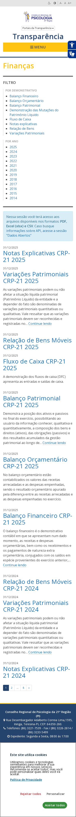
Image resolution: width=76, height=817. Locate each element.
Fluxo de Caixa (20, 119)
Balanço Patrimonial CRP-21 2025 (31, 401)
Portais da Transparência (37, 28)
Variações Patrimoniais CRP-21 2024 (36, 605)
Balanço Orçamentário (27, 101)
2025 (13, 147)
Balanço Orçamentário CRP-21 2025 (35, 462)
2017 (13, 184)
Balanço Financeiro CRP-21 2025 (37, 518)
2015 (13, 193)
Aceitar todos (55, 805)
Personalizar (56, 794)
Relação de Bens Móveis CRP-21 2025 (37, 343)
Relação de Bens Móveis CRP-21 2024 (37, 584)
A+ (70, 3)
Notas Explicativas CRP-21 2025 (36, 256)
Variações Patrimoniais (27, 133)
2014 (13, 198)
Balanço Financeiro (24, 96)
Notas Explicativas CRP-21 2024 (36, 672)
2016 (13, 189)
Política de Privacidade (26, 780)
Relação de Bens (22, 128)
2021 (13, 165)
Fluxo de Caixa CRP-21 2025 (34, 364)
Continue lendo (40, 323)
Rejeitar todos (30, 794)
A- (61, 3)
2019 (13, 175)
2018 (13, 179)
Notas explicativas (23, 124)
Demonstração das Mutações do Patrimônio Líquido (34, 112)
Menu (39, 47)
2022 (13, 161)
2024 (13, 151)
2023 (13, 156)
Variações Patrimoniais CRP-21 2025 (36, 277)
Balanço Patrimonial (25, 105)
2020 (13, 170)
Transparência (38, 36)
